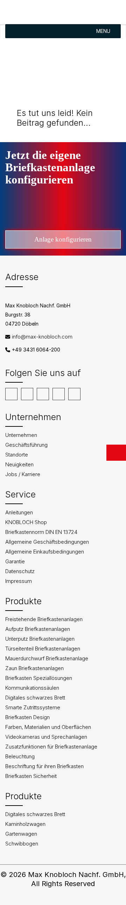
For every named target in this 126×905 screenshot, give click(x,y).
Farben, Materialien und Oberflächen (48, 727)
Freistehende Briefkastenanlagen (44, 619)
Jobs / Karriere (22, 474)
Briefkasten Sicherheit (31, 776)
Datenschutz (20, 571)
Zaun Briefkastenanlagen (34, 668)
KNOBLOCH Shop (26, 522)
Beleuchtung (20, 756)
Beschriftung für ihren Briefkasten (44, 766)
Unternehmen (21, 435)
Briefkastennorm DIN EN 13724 (41, 532)
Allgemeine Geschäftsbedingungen (47, 541)
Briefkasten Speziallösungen (38, 678)
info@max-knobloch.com (42, 336)
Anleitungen (19, 512)
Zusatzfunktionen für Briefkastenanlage (51, 746)
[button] (103, 31)
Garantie (15, 561)
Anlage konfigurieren (63, 239)
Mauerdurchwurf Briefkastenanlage (46, 658)
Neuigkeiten (19, 464)
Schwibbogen (21, 843)
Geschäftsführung (26, 444)
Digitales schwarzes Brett (35, 697)
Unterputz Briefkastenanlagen (40, 638)
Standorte (16, 454)
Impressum (18, 581)
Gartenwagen (21, 833)
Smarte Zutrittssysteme (32, 707)
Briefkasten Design (27, 717)
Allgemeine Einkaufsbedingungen (44, 551)
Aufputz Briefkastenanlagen (37, 629)
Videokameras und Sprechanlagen (46, 736)
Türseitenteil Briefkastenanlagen (42, 648)
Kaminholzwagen (25, 824)
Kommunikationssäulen (32, 687)
